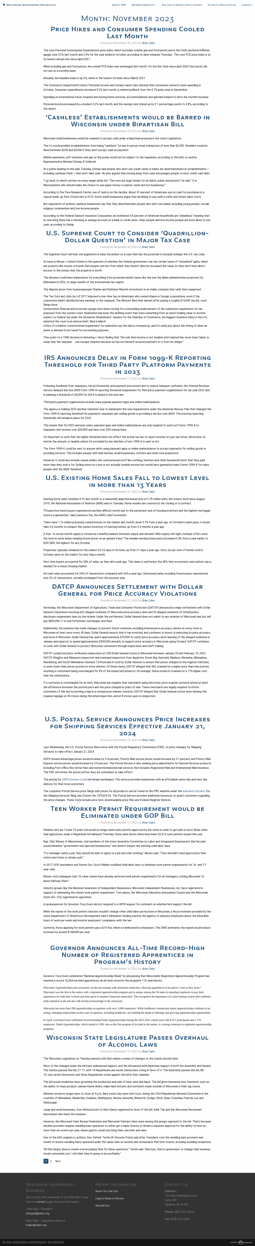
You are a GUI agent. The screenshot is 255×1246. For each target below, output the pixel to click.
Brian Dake (148, 43)
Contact (246, 4)
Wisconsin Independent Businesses (28, 4)
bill (50, 145)
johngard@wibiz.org (37, 1213)
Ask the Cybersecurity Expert (182, 4)
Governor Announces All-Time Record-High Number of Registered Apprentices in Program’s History (127, 955)
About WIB (119, 4)
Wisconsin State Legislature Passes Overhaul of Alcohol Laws (127, 1040)
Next (58, 1161)
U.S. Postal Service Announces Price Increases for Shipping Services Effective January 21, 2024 (127, 726)
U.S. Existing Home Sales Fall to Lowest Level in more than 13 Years (127, 481)
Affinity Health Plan (222, 4)
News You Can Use (106, 1191)
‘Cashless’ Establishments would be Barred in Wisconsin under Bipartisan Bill (127, 120)
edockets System (194, 791)
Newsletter (102, 1205)
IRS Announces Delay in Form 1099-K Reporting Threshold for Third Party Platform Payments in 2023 (127, 364)
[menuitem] (119, 5)
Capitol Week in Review (109, 1198)
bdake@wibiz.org (36, 1225)
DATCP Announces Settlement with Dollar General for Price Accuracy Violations (127, 590)
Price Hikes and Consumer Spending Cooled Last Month (127, 32)
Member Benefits (143, 4)
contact (41, 1201)
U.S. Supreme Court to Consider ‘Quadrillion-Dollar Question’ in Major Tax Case (127, 236)
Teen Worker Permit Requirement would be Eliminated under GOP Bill (127, 812)
